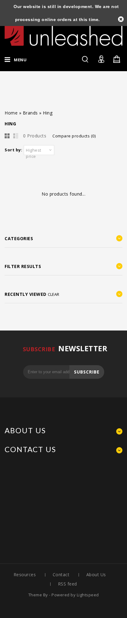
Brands (30, 113)
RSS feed (67, 584)
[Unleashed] (63, 33)
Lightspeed (88, 595)
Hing (47, 113)
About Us (96, 574)
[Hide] (121, 19)
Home (11, 113)
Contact (61, 574)
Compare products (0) (74, 136)
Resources (25, 574)
